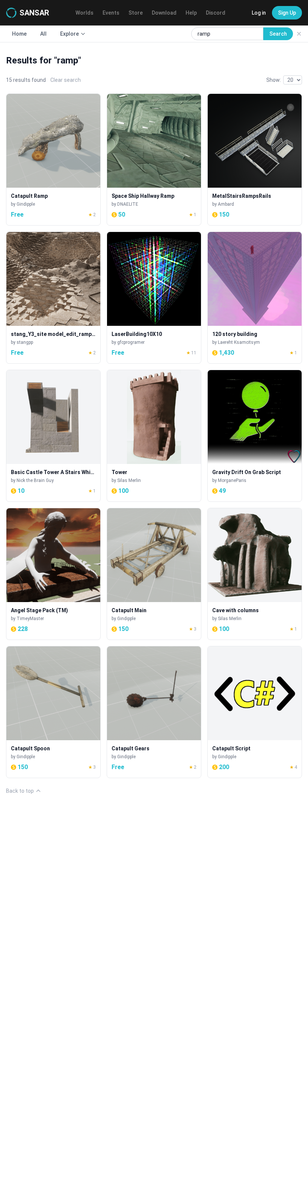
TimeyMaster (30, 618)
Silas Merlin (129, 480)
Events (111, 13)
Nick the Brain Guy (35, 480)
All (43, 34)
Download (164, 13)
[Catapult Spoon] (53, 712)
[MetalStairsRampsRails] (255, 159)
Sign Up (287, 13)
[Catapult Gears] (154, 712)
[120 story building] (255, 297)
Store (135, 13)
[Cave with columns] (255, 574)
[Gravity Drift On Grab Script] (255, 435)
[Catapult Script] (255, 712)
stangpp (25, 342)
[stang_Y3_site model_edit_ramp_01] (53, 297)
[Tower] (154, 435)
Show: (273, 80)
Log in (259, 13)
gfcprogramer (131, 342)
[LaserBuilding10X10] (154, 297)
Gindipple (26, 204)
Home (19, 34)
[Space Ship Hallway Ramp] (154, 159)
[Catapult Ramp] (53, 159)
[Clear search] (299, 33)
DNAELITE (127, 204)
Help (191, 13)
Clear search (65, 80)
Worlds (84, 13)
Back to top (20, 791)
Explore (69, 34)
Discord (215, 13)
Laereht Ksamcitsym (239, 342)
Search (278, 34)
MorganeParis (232, 480)
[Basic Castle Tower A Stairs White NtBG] (53, 435)
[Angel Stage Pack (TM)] (53, 574)
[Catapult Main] (154, 574)
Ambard (226, 204)
